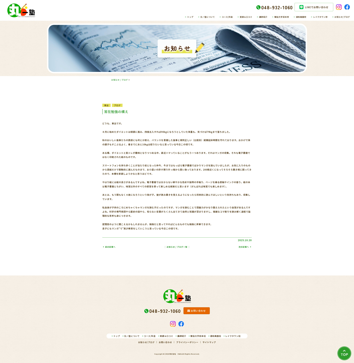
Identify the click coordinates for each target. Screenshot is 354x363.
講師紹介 (263, 16)
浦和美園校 (301, 16)
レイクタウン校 (320, 16)
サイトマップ (209, 342)
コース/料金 (227, 16)
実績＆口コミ (246, 16)
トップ (190, 16)
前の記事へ (110, 246)
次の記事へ (244, 246)
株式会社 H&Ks (175, 354)
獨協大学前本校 (281, 16)
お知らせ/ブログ (342, 16)
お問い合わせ (165, 342)
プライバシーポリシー (187, 342)
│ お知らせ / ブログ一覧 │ (177, 246)
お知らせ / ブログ (119, 79)
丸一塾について (207, 16)
